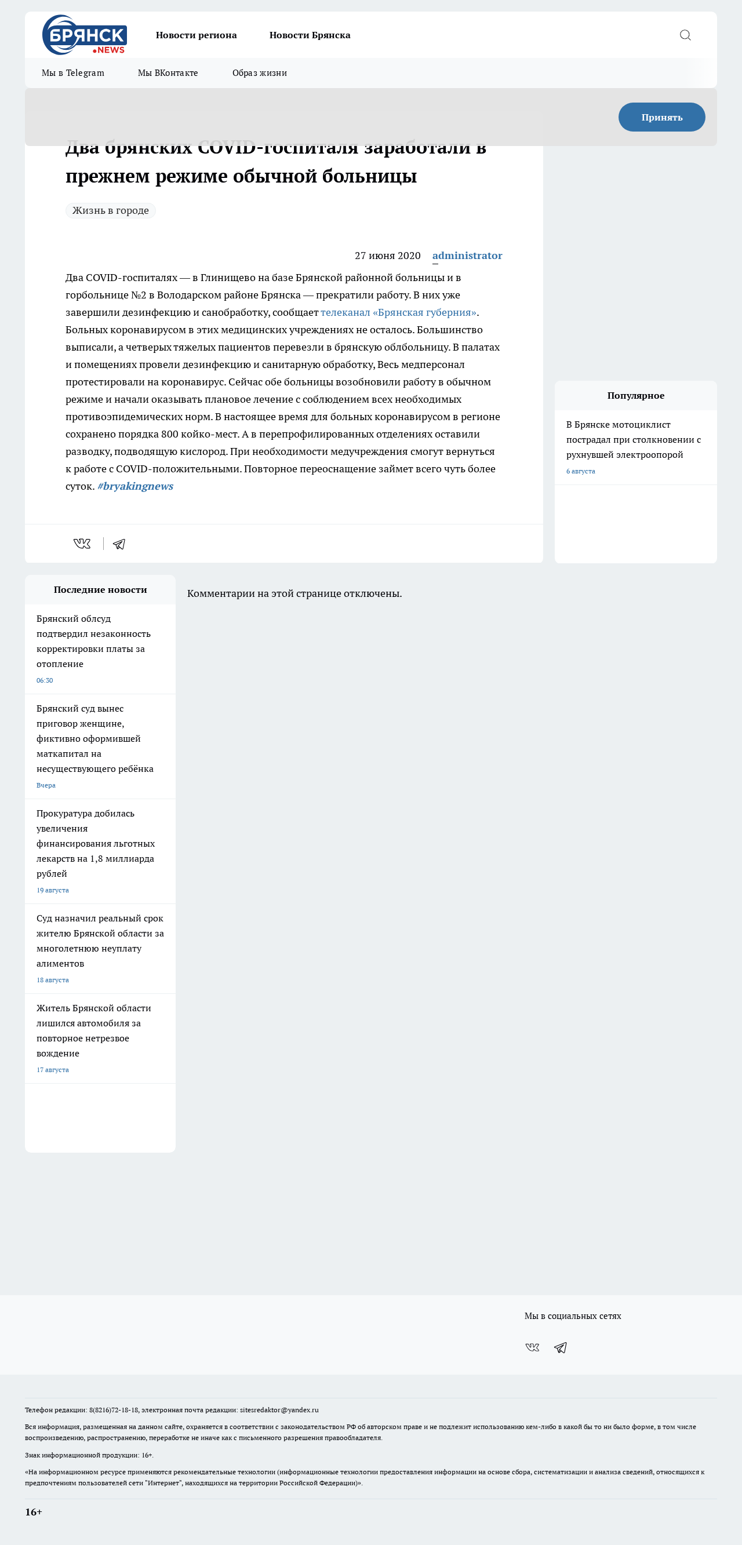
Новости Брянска (310, 35)
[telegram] (122, 543)
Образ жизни (259, 72)
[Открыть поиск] (685, 34)
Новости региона (196, 35)
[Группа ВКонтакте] (532, 1347)
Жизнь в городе (110, 210)
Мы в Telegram (73, 72)
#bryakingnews (135, 486)
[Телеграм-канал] (561, 1347)
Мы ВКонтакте (168, 72)
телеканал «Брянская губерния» (399, 312)
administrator (467, 255)
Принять (662, 117)
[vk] (83, 543)
